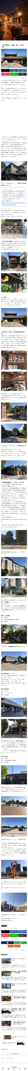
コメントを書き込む (14, 1053)
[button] (22, 74)
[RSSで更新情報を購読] (14, 946)
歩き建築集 (5, 925)
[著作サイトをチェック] (7, 942)
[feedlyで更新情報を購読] (20, 942)
